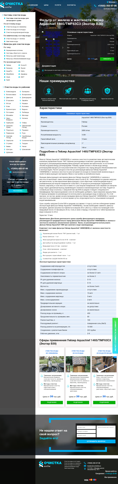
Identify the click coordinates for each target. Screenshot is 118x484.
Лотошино (7, 112)
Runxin (23, 68)
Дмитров (7, 97)
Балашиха (24, 91)
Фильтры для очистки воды (17, 44)
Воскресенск (24, 94)
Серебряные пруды (24, 136)
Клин (7, 106)
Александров (7, 91)
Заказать (107, 59)
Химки (7, 146)
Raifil (8, 80)
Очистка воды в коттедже (72, 461)
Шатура (7, 149)
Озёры (24, 123)
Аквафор (24, 74)
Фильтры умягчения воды (15, 56)
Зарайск (24, 100)
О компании (33, 5)
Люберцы (24, 112)
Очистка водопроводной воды (17, 32)
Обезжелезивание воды (71, 466)
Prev (43, 47)
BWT (22, 77)
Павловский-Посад (24, 126)
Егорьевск (7, 100)
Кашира (24, 103)
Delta (22, 71)
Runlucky (9, 68)
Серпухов (7, 140)
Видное (24, 109)
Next (63, 47)
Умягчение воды (12, 41)
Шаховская (24, 149)
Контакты (71, 5)
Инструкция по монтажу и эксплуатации (58, 70)
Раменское (7, 133)
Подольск (7, 130)
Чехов (24, 146)
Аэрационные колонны (14, 50)
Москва (112, 2)
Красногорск (7, 109)
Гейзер (8, 65)
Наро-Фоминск (7, 119)
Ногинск (24, 118)
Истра (7, 103)
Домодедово (24, 97)
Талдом (24, 143)
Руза (23, 133)
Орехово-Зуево (7, 126)
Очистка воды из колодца (15, 29)
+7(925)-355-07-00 (107, 6)
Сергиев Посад (7, 136)
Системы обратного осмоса (16, 53)
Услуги (58, 5)
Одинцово (7, 123)
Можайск (7, 115)
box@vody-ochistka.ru (110, 8)
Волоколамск (7, 94)
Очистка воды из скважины (16, 27)
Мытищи (24, 115)
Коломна (24, 106)
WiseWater (10, 74)
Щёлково (7, 152)
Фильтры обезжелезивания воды (18, 58)
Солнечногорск (24, 140)
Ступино (7, 143)
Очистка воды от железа (15, 38)
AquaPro (9, 71)
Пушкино (24, 130)
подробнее (52, 402)
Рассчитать (17, 190)
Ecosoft (24, 65)
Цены (46, 5)
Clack (8, 77)
